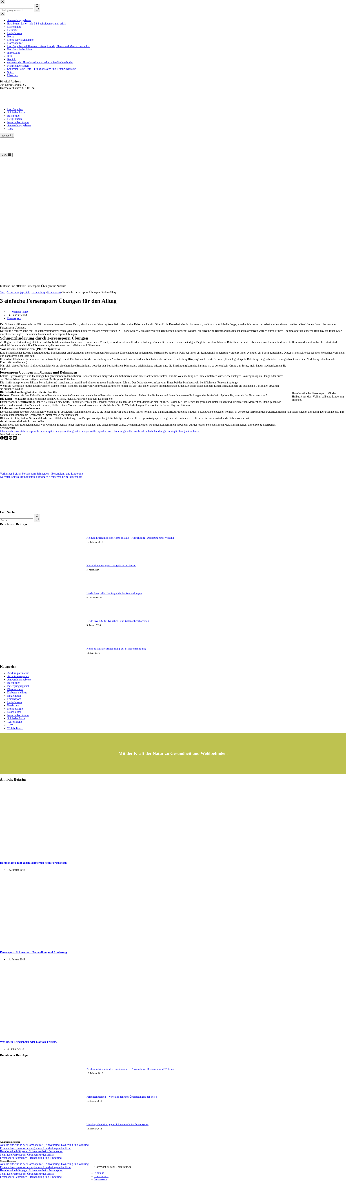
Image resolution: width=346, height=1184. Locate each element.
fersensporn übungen (63, 431)
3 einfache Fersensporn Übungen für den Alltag (27, 1154)
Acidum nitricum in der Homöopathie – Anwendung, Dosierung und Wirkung (130, 537)
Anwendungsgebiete (19, 125)
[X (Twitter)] (6, 438)
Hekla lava (13, 705)
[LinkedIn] (15, 438)
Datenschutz (101, 1176)
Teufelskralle (14, 721)
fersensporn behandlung (35, 431)
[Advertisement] (173, 184)
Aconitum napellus (18, 676)
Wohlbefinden (15, 728)
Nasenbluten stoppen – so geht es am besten (111, 565)
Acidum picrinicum (18, 673)
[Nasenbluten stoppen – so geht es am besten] (13, 580)
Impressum (100, 1179)
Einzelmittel (14, 695)
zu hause (194, 431)
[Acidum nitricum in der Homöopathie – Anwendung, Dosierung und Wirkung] (13, 552)
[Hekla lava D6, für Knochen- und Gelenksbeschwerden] (13, 635)
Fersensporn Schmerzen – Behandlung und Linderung (33, 952)
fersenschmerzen (10, 431)
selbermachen (133, 431)
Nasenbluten (14, 711)
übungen (182, 431)
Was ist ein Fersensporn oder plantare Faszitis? (28, 1041)
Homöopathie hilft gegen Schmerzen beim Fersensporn (33, 862)
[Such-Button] (37, 518)
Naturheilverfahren (18, 122)
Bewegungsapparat (18, 686)
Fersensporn (14, 318)
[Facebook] (2, 438)
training (170, 431)
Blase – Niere (15, 689)
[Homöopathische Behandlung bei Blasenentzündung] (13, 663)
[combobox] (16, 520)
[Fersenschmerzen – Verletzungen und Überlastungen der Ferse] (13, 1111)
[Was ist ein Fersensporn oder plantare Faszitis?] (69, 1034)
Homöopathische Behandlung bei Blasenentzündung (116, 648)
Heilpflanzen (14, 118)
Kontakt (99, 1172)
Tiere (10, 128)
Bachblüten (13, 115)
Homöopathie (15, 109)
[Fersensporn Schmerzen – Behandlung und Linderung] (69, 945)
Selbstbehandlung (153, 431)
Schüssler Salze (16, 112)
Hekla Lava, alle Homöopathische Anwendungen (114, 593)
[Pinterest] (11, 438)
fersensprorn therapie (89, 431)
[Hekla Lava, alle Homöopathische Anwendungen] (13, 608)
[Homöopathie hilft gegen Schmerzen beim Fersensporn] (69, 855)
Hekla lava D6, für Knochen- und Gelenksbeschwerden (117, 620)
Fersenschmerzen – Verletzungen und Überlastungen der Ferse (121, 1096)
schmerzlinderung (113, 431)
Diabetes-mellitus (17, 692)
